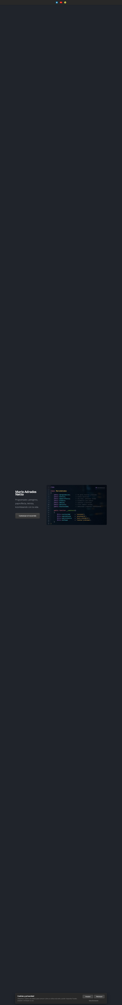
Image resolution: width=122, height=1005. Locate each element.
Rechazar (99, 996)
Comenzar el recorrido (27, 516)
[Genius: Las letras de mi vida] (65, 2)
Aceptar (87, 996)
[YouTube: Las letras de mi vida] (61, 2)
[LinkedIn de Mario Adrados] (57, 2)
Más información (93, 1000)
